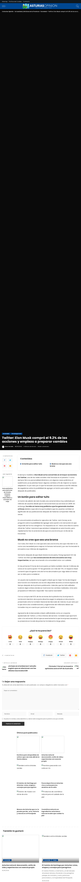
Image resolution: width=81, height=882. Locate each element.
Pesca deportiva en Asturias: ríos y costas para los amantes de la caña (52, 785)
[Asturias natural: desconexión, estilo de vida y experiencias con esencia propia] (52, 744)
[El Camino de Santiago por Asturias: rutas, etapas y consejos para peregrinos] (28, 772)
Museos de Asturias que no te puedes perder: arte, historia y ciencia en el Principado (28, 811)
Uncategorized (16, 433)
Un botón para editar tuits (32, 464)
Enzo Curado (9, 446)
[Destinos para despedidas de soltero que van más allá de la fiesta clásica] (28, 744)
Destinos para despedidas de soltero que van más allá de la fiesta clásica (28, 757)
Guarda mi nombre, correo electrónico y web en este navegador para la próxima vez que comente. (34, 719)
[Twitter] (10, 460)
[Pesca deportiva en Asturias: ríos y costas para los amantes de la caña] (52, 772)
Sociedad (6, 433)
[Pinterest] (4, 466)
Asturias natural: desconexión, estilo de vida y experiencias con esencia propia (52, 758)
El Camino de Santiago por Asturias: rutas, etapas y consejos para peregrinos (27, 785)
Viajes (55, 860)
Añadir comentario (43, 446)
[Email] (10, 466)
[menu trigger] (4, 6)
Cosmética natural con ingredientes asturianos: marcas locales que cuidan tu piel (52, 812)
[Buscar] (77, 6)
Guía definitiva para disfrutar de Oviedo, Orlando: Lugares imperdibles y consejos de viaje (7, 495)
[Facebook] (4, 460)
